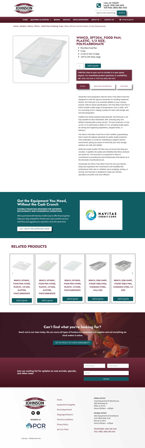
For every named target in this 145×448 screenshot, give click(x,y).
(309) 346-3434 (87, 78)
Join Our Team (63, 429)
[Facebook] (33, 413)
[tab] (82, 86)
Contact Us (109, 19)
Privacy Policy (62, 424)
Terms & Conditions (65, 419)
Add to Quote (93, 65)
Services (66, 19)
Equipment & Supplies (39, 19)
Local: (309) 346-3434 (114, 5)
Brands (57, 19)
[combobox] (105, 12)
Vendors (23, 26)
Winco (30, 26)
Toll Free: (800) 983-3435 (115, 8)
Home (25, 19)
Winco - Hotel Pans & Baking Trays (49, 26)
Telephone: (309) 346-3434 (105, 429)
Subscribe (106, 379)
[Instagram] (38, 413)
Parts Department (81, 19)
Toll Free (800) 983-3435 (105, 78)
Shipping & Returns (65, 414)
